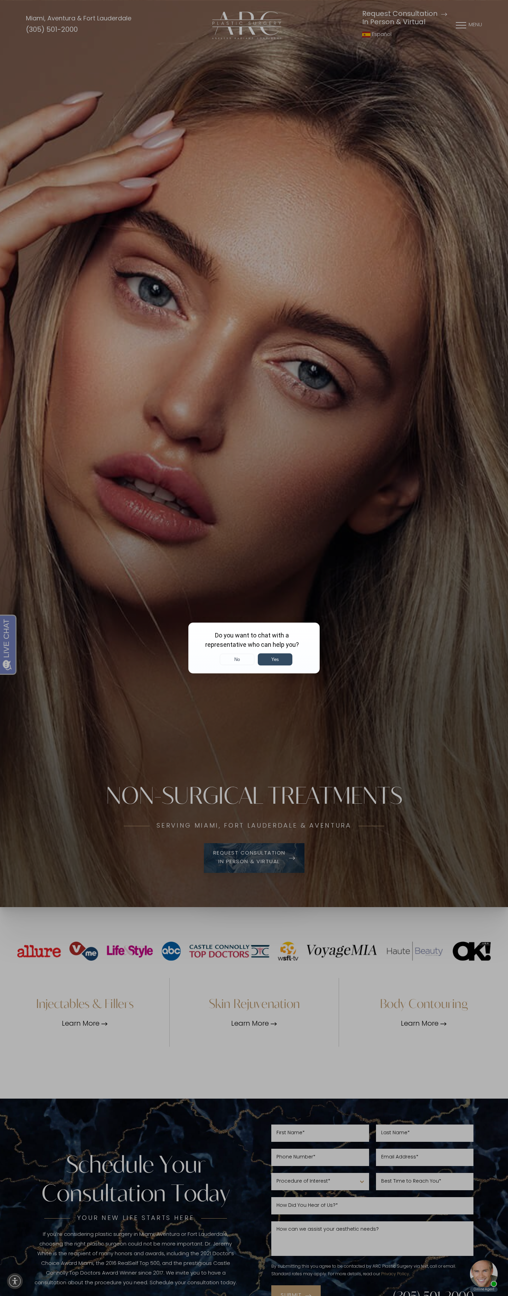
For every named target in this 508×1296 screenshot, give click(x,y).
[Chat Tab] (254, 648)
